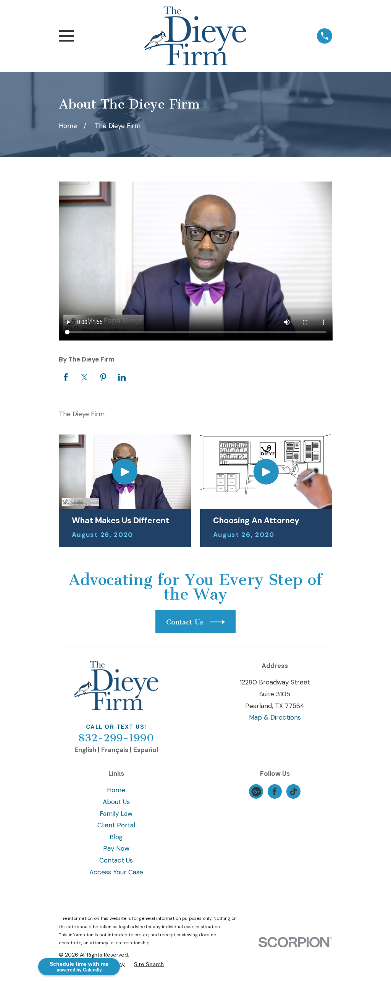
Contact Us (116, 860)
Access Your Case (116, 872)
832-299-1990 (116, 738)
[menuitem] (149, 965)
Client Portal (116, 825)
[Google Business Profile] (256, 791)
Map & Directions (275, 717)
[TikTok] (293, 791)
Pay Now (116, 848)
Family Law (116, 813)
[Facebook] (274, 791)
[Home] (195, 35)
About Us (116, 802)
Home (116, 790)
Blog (116, 837)
